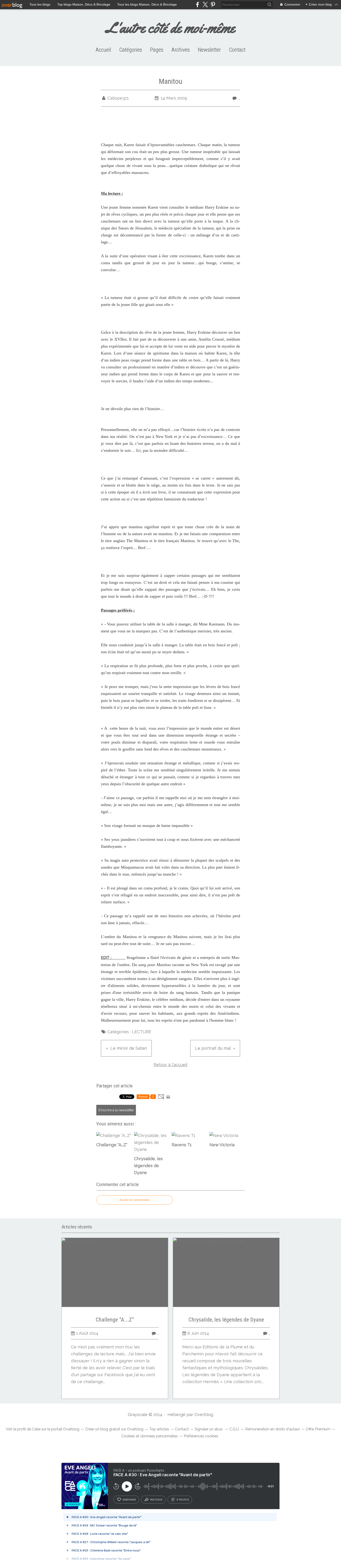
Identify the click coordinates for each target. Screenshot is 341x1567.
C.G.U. (234, 1429)
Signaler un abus (209, 1429)
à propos (183, 1499)
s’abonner (129, 1499)
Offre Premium (318, 1429)
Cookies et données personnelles (149, 1436)
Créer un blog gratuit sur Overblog (114, 1429)
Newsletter (209, 50)
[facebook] (197, 4)
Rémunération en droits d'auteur (272, 1429)
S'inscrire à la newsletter (116, 1110)
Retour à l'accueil (170, 1064)
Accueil (103, 50)
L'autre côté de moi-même (170, 27)
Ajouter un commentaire (134, 1200)
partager (156, 1499)
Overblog (203, 1414)
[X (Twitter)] (205, 4)
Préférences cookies (201, 1436)
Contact (237, 50)
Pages (156, 50)
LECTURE (141, 1031)
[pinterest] (213, 4)
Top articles (159, 1429)
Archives (180, 50)
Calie (36, 1429)
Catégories (130, 50)
